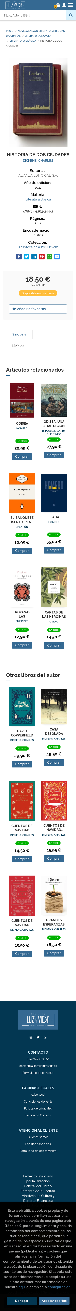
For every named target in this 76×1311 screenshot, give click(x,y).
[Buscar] (71, 15)
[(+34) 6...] (45, 1037)
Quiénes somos (38, 1137)
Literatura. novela (38, 35)
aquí (22, 1287)
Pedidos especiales (38, 1144)
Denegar (21, 1301)
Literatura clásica (23, 40)
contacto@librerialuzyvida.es (38, 1065)
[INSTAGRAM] (31, 1037)
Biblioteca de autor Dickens (38, 247)
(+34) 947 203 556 (38, 1059)
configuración (59, 1287)
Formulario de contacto (38, 1072)
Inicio (10, 31)
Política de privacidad (38, 1108)
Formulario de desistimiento (38, 1151)
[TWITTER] (38, 1037)
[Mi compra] (58, 5)
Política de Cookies (38, 1115)
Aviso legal (38, 1094)
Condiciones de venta (38, 1101)
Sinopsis (19, 334)
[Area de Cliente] (64, 5)
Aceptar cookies (54, 1301)
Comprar (22, 456)
